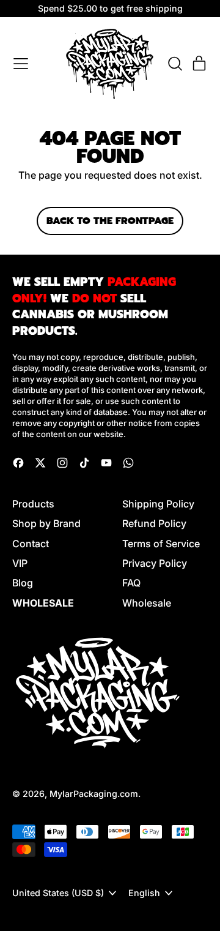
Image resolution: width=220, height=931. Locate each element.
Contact (30, 543)
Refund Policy (154, 523)
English (144, 893)
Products (33, 504)
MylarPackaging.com (94, 793)
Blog (22, 583)
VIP (20, 563)
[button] (174, 63)
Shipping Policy (158, 504)
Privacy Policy (154, 563)
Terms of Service (161, 543)
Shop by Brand (46, 523)
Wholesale (146, 603)
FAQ (131, 583)
